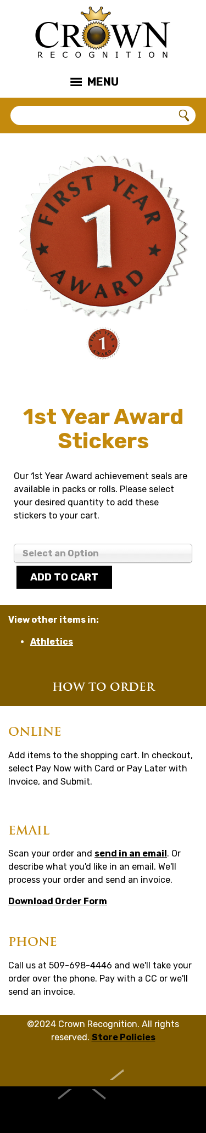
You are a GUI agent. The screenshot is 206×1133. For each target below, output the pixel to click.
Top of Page (103, 1066)
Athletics (51, 641)
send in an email (130, 853)
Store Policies (123, 1037)
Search (184, 116)
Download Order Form (57, 901)
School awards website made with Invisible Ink (103, 1109)
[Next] (173, 346)
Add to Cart (64, 577)
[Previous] (33, 346)
